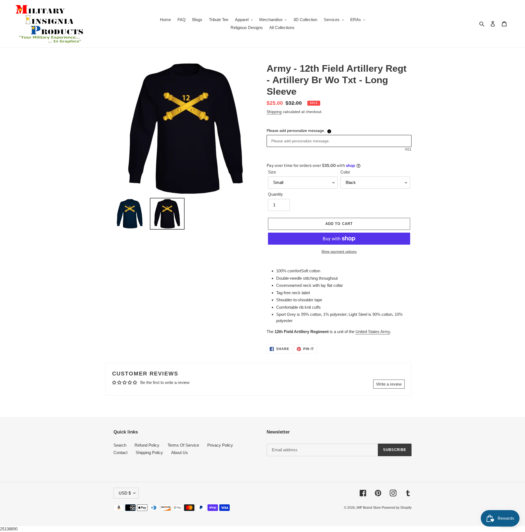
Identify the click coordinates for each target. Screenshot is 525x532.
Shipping (274, 111)
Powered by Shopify (397, 508)
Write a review (389, 384)
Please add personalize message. (296, 130)
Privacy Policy (220, 445)
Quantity (275, 194)
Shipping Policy (149, 452)
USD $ (125, 493)
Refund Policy (147, 445)
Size (272, 172)
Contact (120, 452)
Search (119, 445)
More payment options (339, 252)
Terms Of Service (183, 445)
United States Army (372, 331)
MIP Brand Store (369, 508)
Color (345, 172)
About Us (179, 452)
